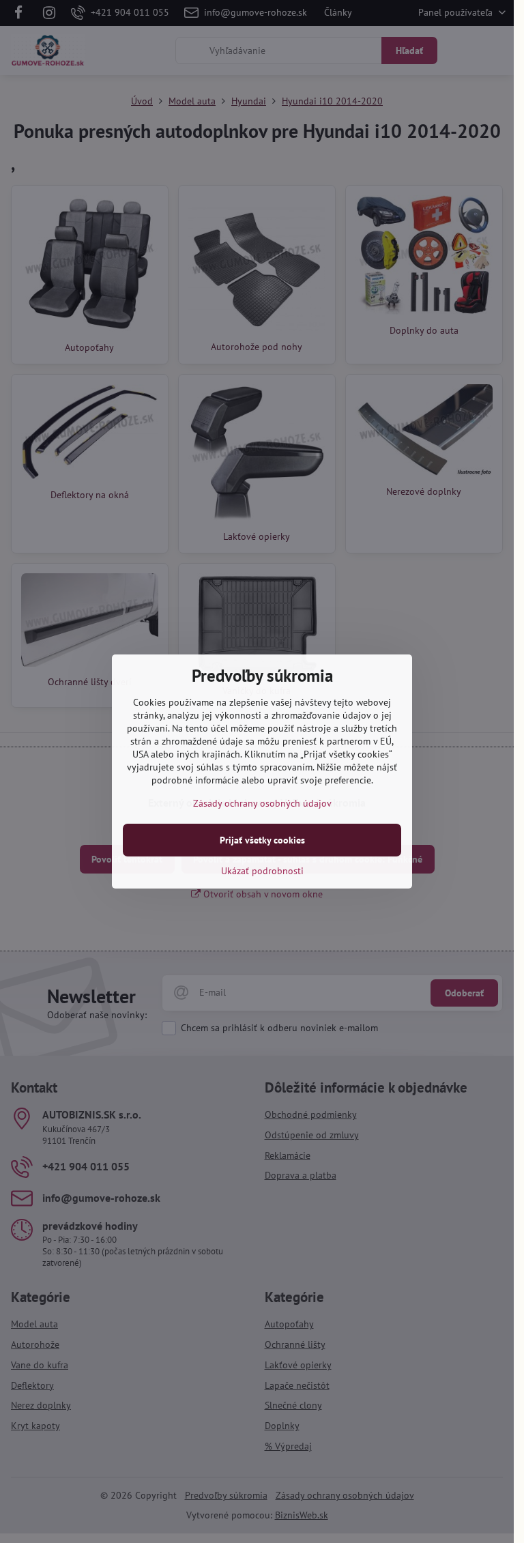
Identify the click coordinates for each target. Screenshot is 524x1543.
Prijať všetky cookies (262, 840)
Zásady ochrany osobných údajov (262, 803)
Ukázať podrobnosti (262, 871)
